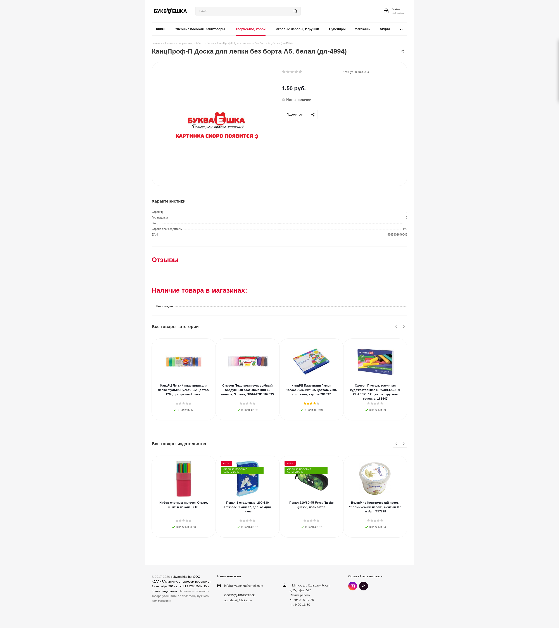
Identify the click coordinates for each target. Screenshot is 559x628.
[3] (292, 72)
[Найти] (295, 11)
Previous (396, 327)
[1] (284, 72)
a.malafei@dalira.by (238, 600)
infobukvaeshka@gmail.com (243, 585)
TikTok (363, 586)
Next (403, 327)
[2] (288, 72)
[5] (300, 72)
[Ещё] (400, 29)
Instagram (352, 586)
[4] (296, 72)
